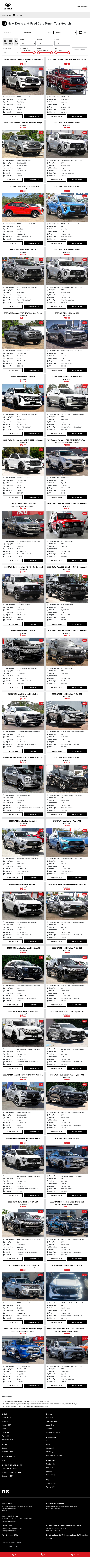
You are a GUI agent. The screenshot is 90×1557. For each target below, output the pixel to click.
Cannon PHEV (7, 1476)
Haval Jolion (6, 1418)
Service (49, 1441)
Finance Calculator (53, 1432)
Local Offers (51, 1425)
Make (22, 39)
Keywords (27, 32)
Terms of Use (51, 1487)
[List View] (85, 32)
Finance (49, 1428)
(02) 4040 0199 (10, 1530)
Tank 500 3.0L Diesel (10, 1469)
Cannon (5, 1448)
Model (39, 39)
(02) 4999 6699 (10, 1508)
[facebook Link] (3, 1491)
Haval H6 (5, 1421)
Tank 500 (5, 1436)
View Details (12, 116)
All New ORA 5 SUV (9, 1439)
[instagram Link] (7, 1491)
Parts (48, 1444)
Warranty (49, 1452)
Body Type (7, 48)
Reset (50, 32)
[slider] (34, 52)
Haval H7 (5, 1428)
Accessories (51, 1448)
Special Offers (51, 1421)
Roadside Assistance (54, 1455)
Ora (3, 1460)
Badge (56, 39)
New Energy (50, 1475)
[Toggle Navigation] (86, 15)
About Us (49, 1467)
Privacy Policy (51, 1483)
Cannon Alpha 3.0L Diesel (12, 1472)
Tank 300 (5, 1432)
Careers (49, 1471)
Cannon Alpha (7, 1452)
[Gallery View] (80, 32)
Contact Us (33, 116)
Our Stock (50, 1418)
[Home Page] (8, 6)
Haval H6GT (6, 1425)
